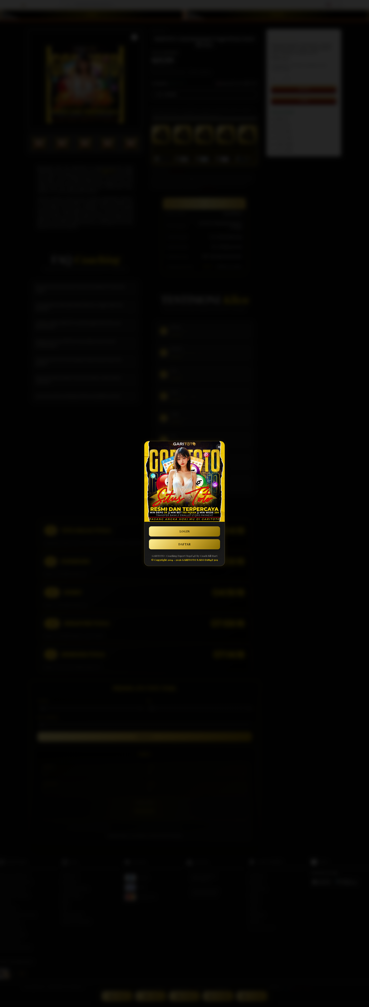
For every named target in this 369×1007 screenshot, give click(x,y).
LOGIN (185, 531)
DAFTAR (184, 544)
